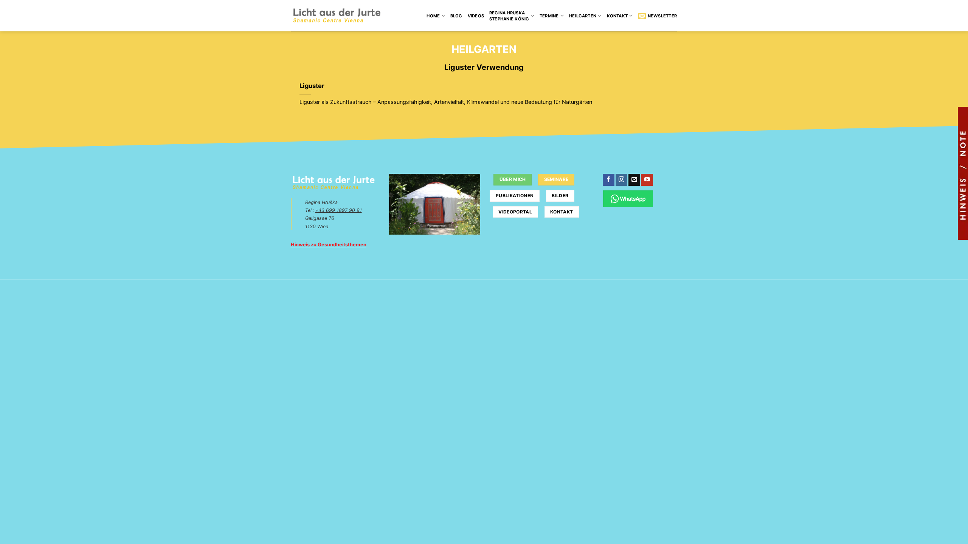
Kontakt (617, 16)
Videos (476, 16)
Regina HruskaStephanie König (509, 16)
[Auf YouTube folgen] (647, 180)
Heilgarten (582, 16)
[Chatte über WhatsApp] (628, 198)
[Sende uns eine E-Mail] (634, 180)
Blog (456, 16)
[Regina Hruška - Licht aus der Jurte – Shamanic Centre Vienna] (336, 15)
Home (433, 16)
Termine (549, 16)
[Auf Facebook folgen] (608, 180)
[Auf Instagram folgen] (621, 180)
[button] (657, 16)
